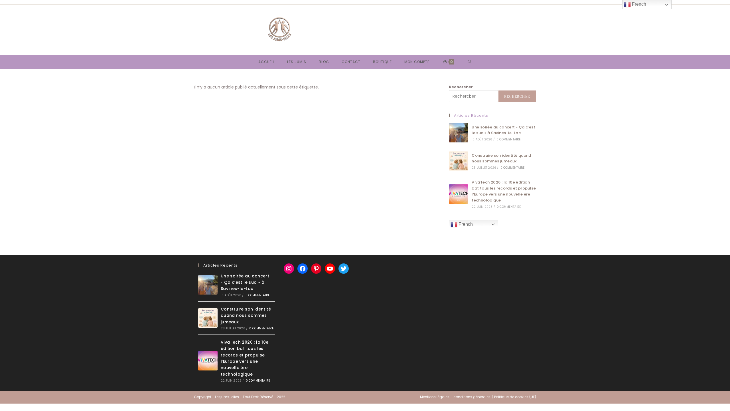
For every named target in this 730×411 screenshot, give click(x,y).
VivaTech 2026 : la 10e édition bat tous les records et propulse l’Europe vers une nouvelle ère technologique (504, 191)
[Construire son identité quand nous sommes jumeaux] (458, 161)
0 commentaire (508, 139)
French (465, 224)
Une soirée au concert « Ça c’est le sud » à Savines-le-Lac (503, 130)
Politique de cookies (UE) (515, 396)
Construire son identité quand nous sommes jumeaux (501, 158)
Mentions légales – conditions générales (455, 396)
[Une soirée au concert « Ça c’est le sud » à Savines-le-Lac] (458, 132)
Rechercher (461, 87)
